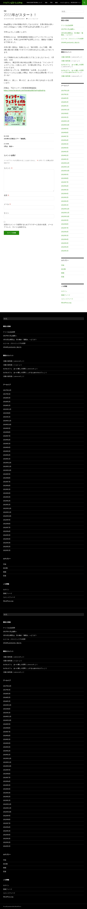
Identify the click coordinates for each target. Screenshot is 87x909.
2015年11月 (65, 109)
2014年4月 (64, 148)
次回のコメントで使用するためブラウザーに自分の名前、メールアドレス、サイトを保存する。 (28, 225)
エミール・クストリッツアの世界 (72, 39)
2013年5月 (64, 190)
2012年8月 (64, 224)
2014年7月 (64, 136)
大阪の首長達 (65, 57)
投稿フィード (65, 295)
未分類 (63, 269)
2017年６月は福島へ (68, 29)
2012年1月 (64, 251)
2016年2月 (64, 102)
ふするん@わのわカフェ (71, 72)
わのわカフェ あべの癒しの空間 (72, 64)
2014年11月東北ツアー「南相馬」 (15, 137)
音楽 (46, 2)
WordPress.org (66, 303)
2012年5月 (64, 235)
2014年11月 (65, 121)
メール (7, 204)
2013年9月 (64, 174)
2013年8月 (64, 178)
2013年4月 (64, 193)
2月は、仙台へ (9, 145)
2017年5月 (64, 94)
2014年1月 (64, 159)
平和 (51, 2)
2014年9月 (64, 129)
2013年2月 (64, 201)
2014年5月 (64, 144)
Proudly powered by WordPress (12, 906)
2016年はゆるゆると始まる (70, 42)
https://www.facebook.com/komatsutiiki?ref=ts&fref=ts (24, 90)
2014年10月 (65, 125)
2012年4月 (64, 239)
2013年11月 (65, 167)
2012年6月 (64, 232)
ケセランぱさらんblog (12, 2)
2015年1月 (64, 117)
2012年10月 (65, 216)
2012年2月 (64, 247)
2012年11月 (65, 212)
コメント (8, 168)
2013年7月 (64, 182)
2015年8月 (64, 113)
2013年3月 (64, 197)
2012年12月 (65, 209)
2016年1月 (64, 106)
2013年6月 (64, 186)
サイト (6, 213)
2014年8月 (64, 132)
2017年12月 (65, 90)
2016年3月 (64, 98)
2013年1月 (64, 205)
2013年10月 (65, 171)
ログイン (64, 291)
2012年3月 (64, 243)
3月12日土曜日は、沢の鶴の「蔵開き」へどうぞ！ (72, 34)
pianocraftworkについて (34, 2)
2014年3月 (64, 151)
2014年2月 (64, 155)
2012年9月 (64, 220)
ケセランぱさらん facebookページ (70, 2)
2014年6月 (64, 140)
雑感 (56, 2)
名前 (6, 195)
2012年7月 (64, 228)
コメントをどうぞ (33, 18)
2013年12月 (65, 163)
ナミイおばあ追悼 (67, 25)
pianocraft (21, 18)
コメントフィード (67, 299)
